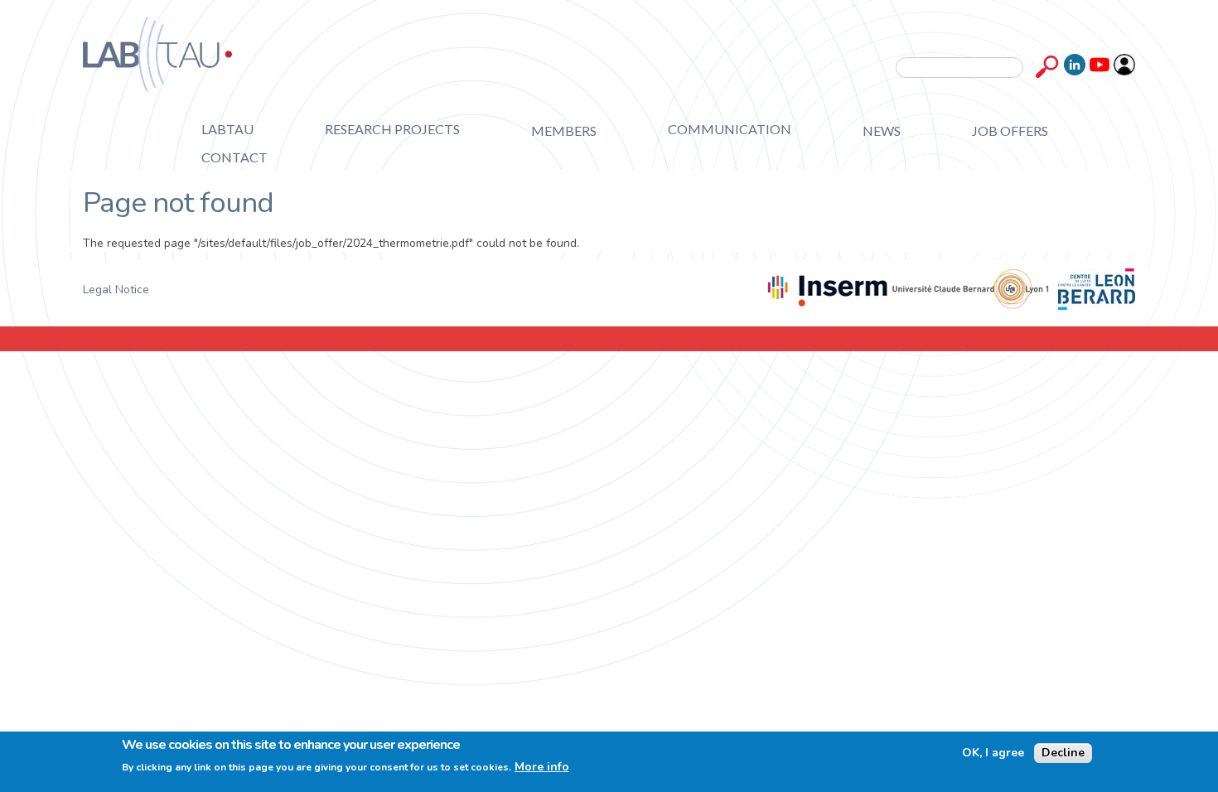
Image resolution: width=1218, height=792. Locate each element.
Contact (234, 157)
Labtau (227, 129)
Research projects (392, 129)
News (882, 130)
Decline (1063, 753)
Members (564, 130)
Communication (729, 129)
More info (542, 767)
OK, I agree (993, 753)
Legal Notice (116, 289)
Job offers (1010, 130)
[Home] (157, 54)
